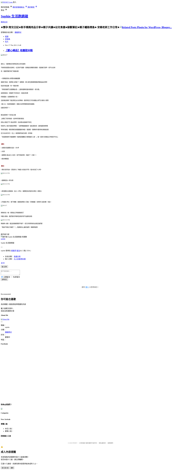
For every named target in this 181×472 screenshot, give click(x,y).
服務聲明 (110, 443)
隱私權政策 (102, 443)
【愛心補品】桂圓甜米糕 (19, 50)
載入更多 (4, 267)
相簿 (6, 36)
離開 (12, 468)
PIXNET (74, 443)
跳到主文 (4, 22)
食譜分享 (17, 256)
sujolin (3, 239)
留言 (18, 251)
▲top (3, 263)
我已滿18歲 (5, 468)
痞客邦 (13, 251)
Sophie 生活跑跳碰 (14, 16)
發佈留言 (4, 279)
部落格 (7, 39)
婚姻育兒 (18, 32)
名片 (6, 41)
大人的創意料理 (20, 259)
